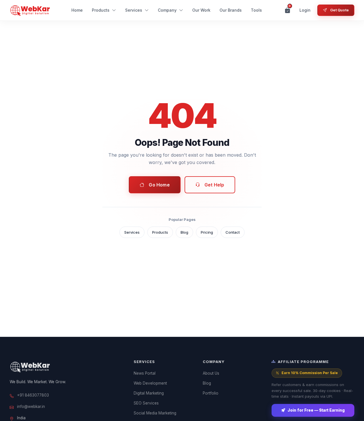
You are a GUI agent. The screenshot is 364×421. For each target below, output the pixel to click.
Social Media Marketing (155, 413)
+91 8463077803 (33, 395)
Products (100, 10)
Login (305, 10)
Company (167, 10)
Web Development (150, 383)
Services (133, 10)
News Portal (145, 373)
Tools (256, 10)
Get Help (214, 185)
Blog (184, 232)
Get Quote (339, 10)
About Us (211, 373)
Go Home (159, 185)
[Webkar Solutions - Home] (30, 10)
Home (77, 10)
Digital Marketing (149, 393)
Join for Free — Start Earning (316, 410)
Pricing (207, 232)
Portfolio (210, 393)
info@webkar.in (31, 406)
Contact (233, 232)
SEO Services (146, 403)
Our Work (201, 10)
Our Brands (231, 10)
